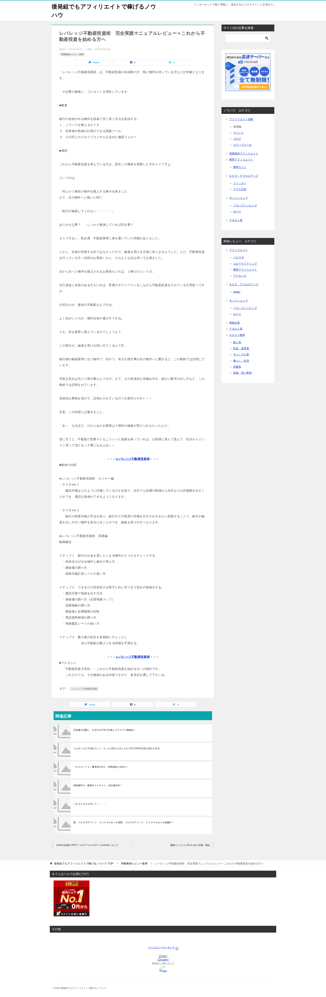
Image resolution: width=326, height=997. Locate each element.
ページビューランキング (161, 947)
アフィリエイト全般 (241, 119)
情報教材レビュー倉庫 (72, 54)
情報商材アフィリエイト (243, 153)
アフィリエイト (238, 250)
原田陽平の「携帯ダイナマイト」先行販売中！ (97, 785)
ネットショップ (238, 197)
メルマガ (238, 257)
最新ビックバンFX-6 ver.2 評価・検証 (190, 845)
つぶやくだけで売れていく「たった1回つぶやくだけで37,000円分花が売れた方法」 (117, 748)
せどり (237, 211)
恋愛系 (237, 366)
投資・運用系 (241, 348)
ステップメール (242, 144)
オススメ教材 (237, 335)
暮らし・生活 (241, 360)
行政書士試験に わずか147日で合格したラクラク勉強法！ (104, 730)
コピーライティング (245, 263)
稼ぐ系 (237, 342)
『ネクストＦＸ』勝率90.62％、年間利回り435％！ (100, 767)
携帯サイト (239, 167)
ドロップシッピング (245, 205)
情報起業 (234, 322)
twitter (236, 291)
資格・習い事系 (242, 372)
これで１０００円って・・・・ (89, 804)
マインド (238, 132)
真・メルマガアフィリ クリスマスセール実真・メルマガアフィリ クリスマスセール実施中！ (123, 822)
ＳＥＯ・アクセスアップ (243, 175)
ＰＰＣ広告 (239, 189)
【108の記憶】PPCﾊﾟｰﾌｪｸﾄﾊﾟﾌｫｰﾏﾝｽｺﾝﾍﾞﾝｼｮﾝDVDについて (86, 845)
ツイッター (239, 183)
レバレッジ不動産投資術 (84, 688)
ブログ (237, 138)
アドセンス (239, 275)
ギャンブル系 (241, 354)
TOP (83, 863)
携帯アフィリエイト (241, 159)
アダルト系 (235, 220)
